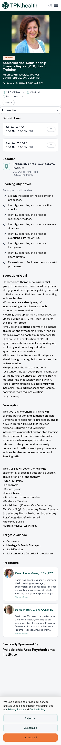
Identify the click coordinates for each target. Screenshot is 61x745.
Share (8, 102)
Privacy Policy (16, 709)
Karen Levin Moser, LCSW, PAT (21, 74)
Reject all (30, 718)
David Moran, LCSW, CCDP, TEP (21, 77)
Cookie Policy (37, 709)
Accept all (30, 737)
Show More (21, 597)
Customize (30, 728)
